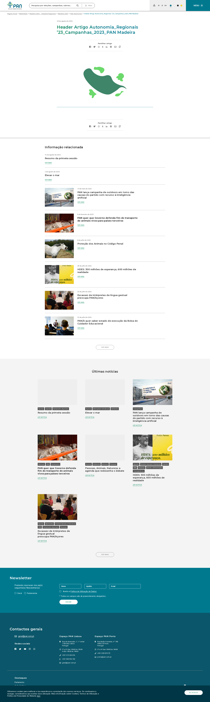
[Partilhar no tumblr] (103, 47)
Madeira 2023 (63, 14)
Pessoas (113, 464)
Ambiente (114, 409)
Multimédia (23, 14)
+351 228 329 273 (103, 653)
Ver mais (48, 163)
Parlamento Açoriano (60, 409)
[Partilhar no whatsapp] (99, 47)
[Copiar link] (120, 47)
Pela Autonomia (76, 14)
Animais (41, 464)
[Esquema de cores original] (171, 5)
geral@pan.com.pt (26, 636)
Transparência (139, 471)
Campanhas (138, 409)
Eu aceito (193, 692)
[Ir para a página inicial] (14, 5)
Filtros (90, 5)
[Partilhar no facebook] (90, 47)
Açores (41, 409)
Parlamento (55, 464)
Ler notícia (42, 417)
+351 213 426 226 (68, 655)
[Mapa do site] (154, 5)
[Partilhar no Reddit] (111, 47)
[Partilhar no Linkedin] (107, 47)
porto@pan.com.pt (104, 657)
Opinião (48, 409)
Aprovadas (49, 524)
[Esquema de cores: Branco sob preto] (178, 5)
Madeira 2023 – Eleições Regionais (43, 14)
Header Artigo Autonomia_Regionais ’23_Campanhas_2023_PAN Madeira (111, 14)
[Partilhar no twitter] (94, 47)
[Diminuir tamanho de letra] (159, 5)
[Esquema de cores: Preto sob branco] (174, 5)
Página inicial (12, 14)
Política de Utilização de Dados (83, 591)
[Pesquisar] (77, 5)
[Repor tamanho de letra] (162, 5)
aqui (38, 696)
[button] (198, 5)
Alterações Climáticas (101, 409)
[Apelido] (96, 586)
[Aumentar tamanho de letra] (166, 5)
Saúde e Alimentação (154, 468)
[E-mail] (125, 586)
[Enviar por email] (115, 47)
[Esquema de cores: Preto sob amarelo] (181, 5)
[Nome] (71, 586)
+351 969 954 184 (68, 659)
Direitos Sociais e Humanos (151, 464)
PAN (47, 464)
